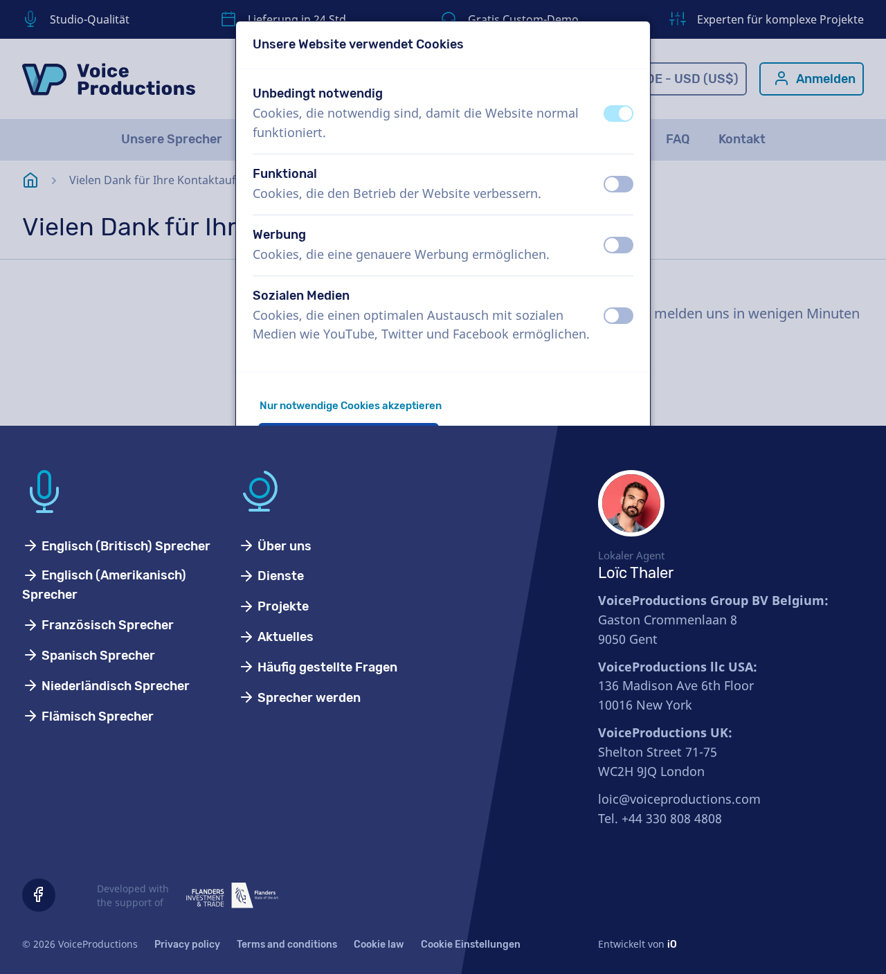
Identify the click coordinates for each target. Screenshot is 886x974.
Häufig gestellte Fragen (326, 667)
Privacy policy (187, 944)
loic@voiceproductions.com (679, 799)
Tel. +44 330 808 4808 (660, 818)
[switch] (618, 113)
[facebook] (38, 895)
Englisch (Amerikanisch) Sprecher (104, 585)
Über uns (283, 546)
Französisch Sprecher (106, 625)
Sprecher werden (308, 697)
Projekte (282, 606)
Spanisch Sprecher (97, 655)
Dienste (279, 576)
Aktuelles (284, 636)
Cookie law (379, 944)
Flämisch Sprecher (96, 716)
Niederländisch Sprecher (114, 686)
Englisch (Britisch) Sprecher (124, 546)
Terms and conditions (287, 944)
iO (672, 944)
